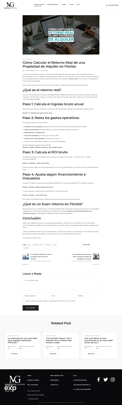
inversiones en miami (38, 244)
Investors (29, 59)
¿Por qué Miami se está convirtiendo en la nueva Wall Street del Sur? (98, 340)
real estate (26, 248)
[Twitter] (105, 379)
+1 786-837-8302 (32, 399)
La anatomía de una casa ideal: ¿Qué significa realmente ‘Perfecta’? (22, 340)
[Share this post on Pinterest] (98, 245)
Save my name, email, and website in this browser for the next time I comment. (51, 301)
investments (48, 244)
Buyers (24, 59)
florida (28, 244)
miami (55, 244)
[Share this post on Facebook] (92, 245)
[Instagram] (112, 379)
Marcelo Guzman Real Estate (41, 70)
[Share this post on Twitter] (95, 245)
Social (54, 335)
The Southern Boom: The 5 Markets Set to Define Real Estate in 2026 (59, 340)
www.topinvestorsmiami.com (32, 238)
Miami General (95, 335)
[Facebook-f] (98, 379)
